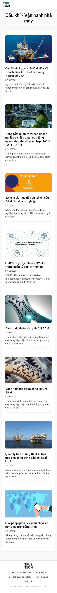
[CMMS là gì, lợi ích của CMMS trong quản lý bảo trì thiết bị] (28, 244)
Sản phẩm (41, 572)
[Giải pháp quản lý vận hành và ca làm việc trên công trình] (28, 503)
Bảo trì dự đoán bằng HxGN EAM (27, 328)
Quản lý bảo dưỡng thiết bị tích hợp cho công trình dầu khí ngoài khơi (26, 458)
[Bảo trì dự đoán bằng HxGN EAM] (28, 309)
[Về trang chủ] (6, 4)
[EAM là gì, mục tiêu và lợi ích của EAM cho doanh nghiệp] (28, 182)
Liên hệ (28, 581)
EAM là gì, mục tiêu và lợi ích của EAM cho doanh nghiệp (27, 199)
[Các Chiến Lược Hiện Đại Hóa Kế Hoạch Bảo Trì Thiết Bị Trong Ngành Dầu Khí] (28, 49)
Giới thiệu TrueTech (21, 572)
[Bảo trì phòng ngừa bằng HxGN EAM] (28, 370)
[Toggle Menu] (51, 6)
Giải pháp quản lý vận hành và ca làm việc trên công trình (26, 525)
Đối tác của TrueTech (20, 577)
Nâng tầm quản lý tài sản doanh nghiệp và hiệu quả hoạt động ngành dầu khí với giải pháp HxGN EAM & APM (27, 139)
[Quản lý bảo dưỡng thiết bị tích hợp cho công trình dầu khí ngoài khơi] (28, 434)
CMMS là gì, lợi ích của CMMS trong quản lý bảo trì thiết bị (25, 265)
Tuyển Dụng (42, 577)
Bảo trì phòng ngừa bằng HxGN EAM (26, 390)
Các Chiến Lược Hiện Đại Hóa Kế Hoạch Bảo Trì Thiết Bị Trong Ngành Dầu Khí (26, 72)
